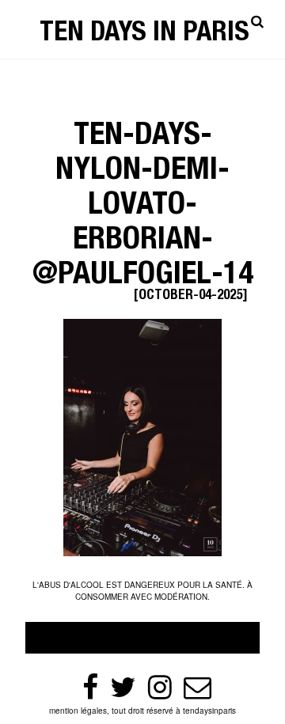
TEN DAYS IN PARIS (144, 34)
